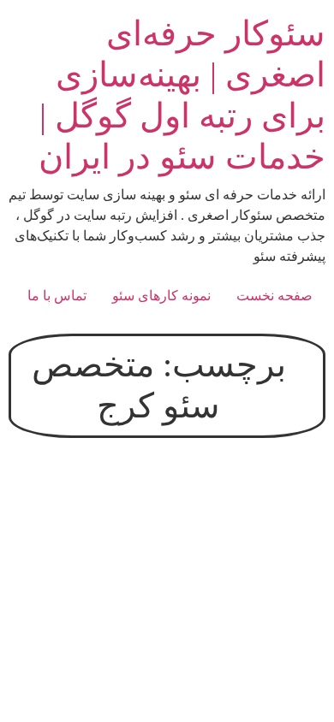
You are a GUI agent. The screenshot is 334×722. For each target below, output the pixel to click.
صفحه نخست (274, 295)
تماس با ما (56, 295)
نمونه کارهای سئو (161, 295)
